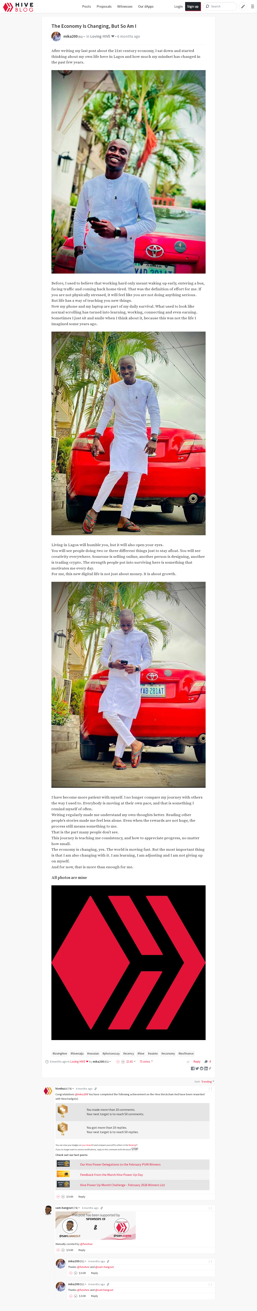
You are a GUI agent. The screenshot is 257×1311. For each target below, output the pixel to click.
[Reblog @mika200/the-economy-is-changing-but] (188, 1061)
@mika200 (81, 1094)
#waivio (153, 1053)
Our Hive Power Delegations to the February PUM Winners (120, 1164)
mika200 (73, 36)
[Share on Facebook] (193, 1068)
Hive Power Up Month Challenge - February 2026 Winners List (122, 1185)
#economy (168, 1053)
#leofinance (186, 1053)
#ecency (128, 1053)
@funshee (86, 1244)
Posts (86, 6)
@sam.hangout (104, 1290)
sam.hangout (66, 1208)
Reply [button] (81, 1196)
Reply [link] (196, 1061)
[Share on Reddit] (201, 1068)
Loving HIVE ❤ (102, 36)
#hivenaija (77, 1053)
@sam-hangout (104, 1267)
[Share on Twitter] (197, 1068)
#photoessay (111, 1053)
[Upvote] (118, 1061)
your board (87, 1145)
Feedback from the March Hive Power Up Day (111, 1175)
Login (178, 6)
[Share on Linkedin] (206, 1068)
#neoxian (93, 1053)
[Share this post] (210, 1068)
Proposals (104, 6)
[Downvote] (123, 1061)
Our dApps (146, 6)
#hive (141, 1053)
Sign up (193, 6)
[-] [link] (210, 1088)
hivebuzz (63, 1088)
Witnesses (125, 6)
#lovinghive (60, 1053)
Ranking (132, 1145)
